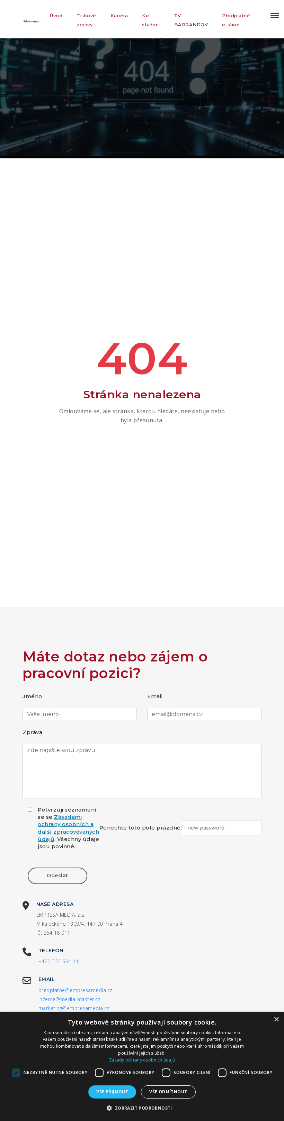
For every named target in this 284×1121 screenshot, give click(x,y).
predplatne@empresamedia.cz (75, 990)
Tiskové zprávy (86, 20)
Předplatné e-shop (236, 20)
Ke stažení (151, 20)
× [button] (276, 1019)
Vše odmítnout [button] (168, 1092)
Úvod (56, 15)
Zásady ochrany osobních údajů (142, 1060)
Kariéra (119, 15)
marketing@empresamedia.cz (74, 1008)
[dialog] (142, 1066)
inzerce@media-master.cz (69, 999)
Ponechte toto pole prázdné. (140, 827)
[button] (142, 1108)
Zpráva (32, 732)
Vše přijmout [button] (112, 1092)
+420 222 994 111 (60, 961)
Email (155, 696)
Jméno (32, 696)
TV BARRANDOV (191, 20)
